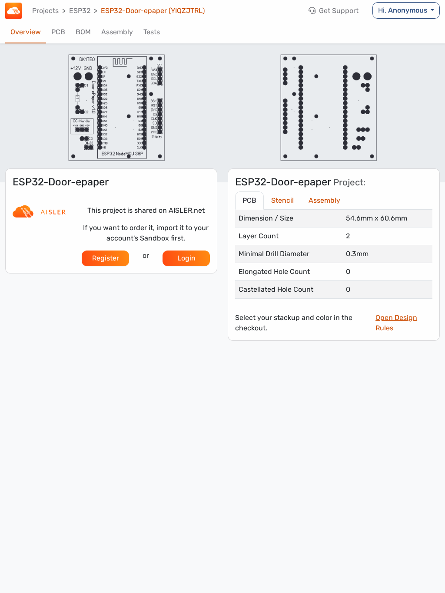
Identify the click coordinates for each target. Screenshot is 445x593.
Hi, (402, 10)
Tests (151, 32)
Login (186, 258)
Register (105, 258)
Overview (25, 32)
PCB (58, 32)
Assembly (117, 32)
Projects (45, 11)
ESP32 (79, 11)
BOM (83, 32)
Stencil (282, 200)
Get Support (338, 11)
